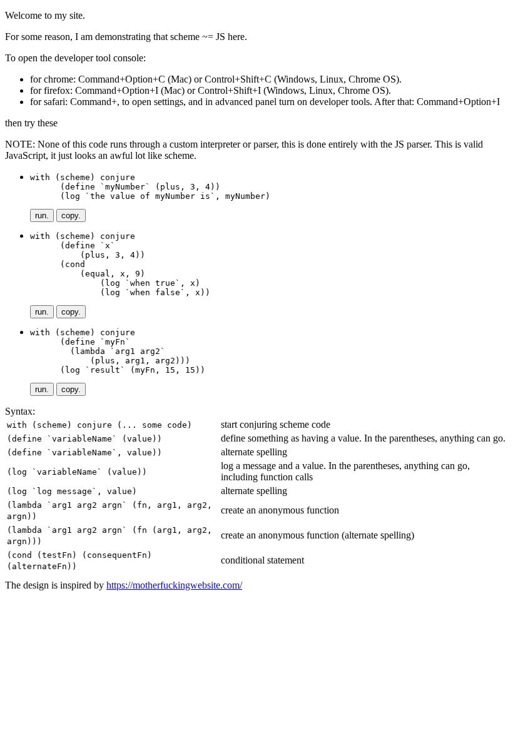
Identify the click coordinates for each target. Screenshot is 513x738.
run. (42, 215)
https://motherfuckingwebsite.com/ (174, 585)
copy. (71, 215)
